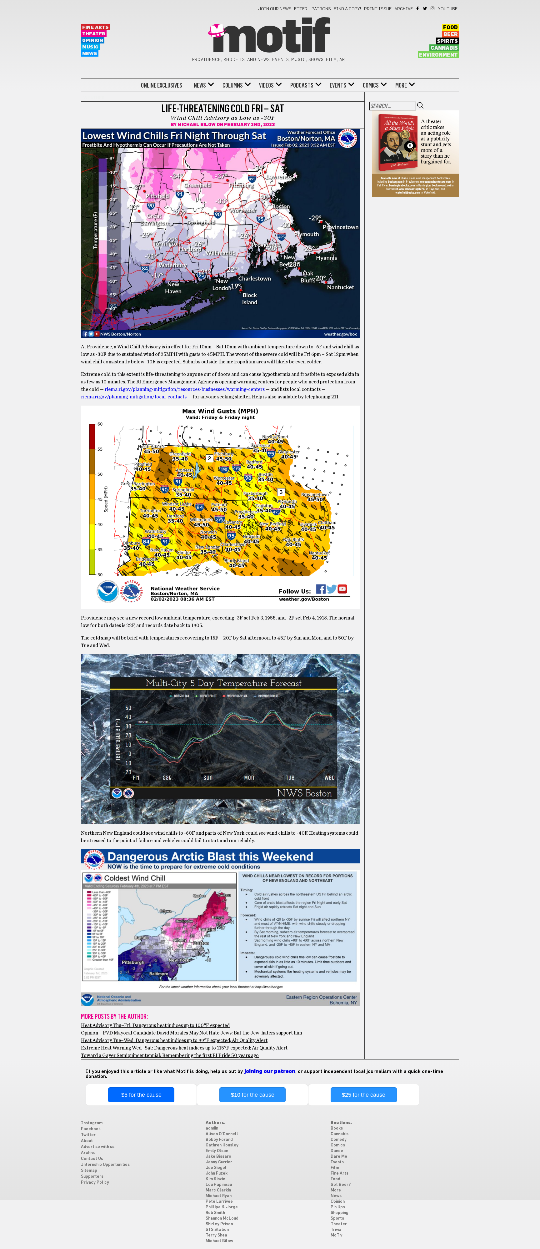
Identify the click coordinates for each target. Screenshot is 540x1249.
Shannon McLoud (222, 1218)
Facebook (418, 8)
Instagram (433, 8)
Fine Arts (95, 27)
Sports (337, 1218)
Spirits (447, 41)
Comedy (339, 1140)
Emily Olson (217, 1151)
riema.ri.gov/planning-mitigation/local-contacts (134, 396)
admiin (212, 1128)
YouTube (448, 9)
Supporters (92, 1177)
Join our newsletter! (283, 9)
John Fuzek (217, 1173)
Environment (438, 55)
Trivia (336, 1230)
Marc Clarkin (218, 1190)
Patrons (321, 9)
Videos (266, 85)
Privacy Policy (95, 1183)
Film (335, 1168)
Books (337, 1128)
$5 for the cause (141, 1095)
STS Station (217, 1230)
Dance (337, 1151)
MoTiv (336, 1235)
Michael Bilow (197, 125)
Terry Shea (216, 1235)
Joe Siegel (216, 1168)
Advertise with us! (98, 1147)
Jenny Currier (219, 1162)
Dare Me (339, 1157)
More (401, 85)
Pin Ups (338, 1207)
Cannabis (444, 48)
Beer (450, 34)
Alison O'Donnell (222, 1134)
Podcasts (301, 85)
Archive (403, 9)
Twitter (425, 8)
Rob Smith (215, 1213)
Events (338, 85)
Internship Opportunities (105, 1165)
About (87, 1141)
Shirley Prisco (219, 1224)
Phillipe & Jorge (222, 1207)
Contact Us (92, 1159)
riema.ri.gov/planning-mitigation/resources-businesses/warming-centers (185, 389)
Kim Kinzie (215, 1179)
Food (450, 27)
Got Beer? (341, 1185)
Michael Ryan (219, 1196)
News (89, 53)
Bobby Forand (219, 1140)
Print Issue (378, 9)
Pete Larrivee (219, 1202)
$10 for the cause (252, 1095)
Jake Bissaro (218, 1157)
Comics (371, 85)
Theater (93, 34)
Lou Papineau (219, 1185)
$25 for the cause (363, 1095)
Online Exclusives (161, 85)
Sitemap (89, 1171)
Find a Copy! (347, 9)
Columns (232, 85)
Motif (269, 37)
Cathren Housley (222, 1145)
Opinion (92, 40)
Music (90, 47)
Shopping (339, 1213)
